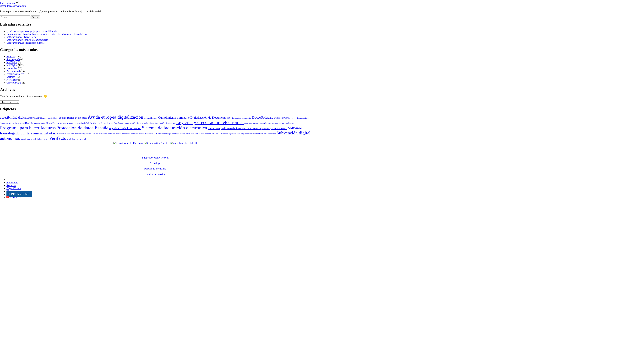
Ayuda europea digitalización (115, 117)
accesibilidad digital (13, 117)
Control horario (151, 118)
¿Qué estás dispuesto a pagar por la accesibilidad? (31, 31)
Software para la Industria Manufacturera (27, 39)
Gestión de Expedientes (101, 123)
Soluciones (12, 182)
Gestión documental (121, 123)
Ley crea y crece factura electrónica (210, 122)
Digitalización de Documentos (209, 117)
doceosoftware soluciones (11, 123)
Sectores (10, 76)
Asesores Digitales (50, 118)
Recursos (11, 185)
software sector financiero (119, 133)
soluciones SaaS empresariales (262, 133)
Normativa (11, 68)
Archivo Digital (34, 117)
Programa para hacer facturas (28, 127)
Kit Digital (11, 62)
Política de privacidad (155, 168)
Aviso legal (155, 163)
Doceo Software (281, 117)
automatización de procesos (73, 117)
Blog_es (10, 56)
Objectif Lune (13, 188)
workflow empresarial (76, 139)
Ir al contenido (7, 3)
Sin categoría (13, 59)
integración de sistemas (165, 123)
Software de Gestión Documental (241, 128)
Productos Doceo (15, 74)
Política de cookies (155, 174)
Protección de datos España (82, 127)
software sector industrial (142, 133)
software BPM (214, 128)
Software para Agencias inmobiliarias (25, 42)
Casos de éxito (13, 82)
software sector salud (181, 133)
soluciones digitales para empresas (234, 133)
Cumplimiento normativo (174, 117)
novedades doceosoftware (254, 123)
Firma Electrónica (55, 123)
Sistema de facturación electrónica (174, 127)
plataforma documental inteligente (279, 123)
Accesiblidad (13, 71)
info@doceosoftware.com (13, 6)
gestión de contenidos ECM (76, 123)
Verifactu (57, 138)
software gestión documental (274, 128)
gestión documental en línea (142, 123)
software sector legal (162, 133)
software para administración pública (75, 133)
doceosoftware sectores (299, 118)
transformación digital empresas (34, 139)
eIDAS (26, 123)
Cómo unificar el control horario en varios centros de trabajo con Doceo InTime (46, 34)
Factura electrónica (38, 123)
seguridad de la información (125, 128)
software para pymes (100, 134)
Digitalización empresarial (239, 118)
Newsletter (11, 79)
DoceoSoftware (262, 117)
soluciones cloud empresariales (204, 133)
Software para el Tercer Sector (21, 37)
